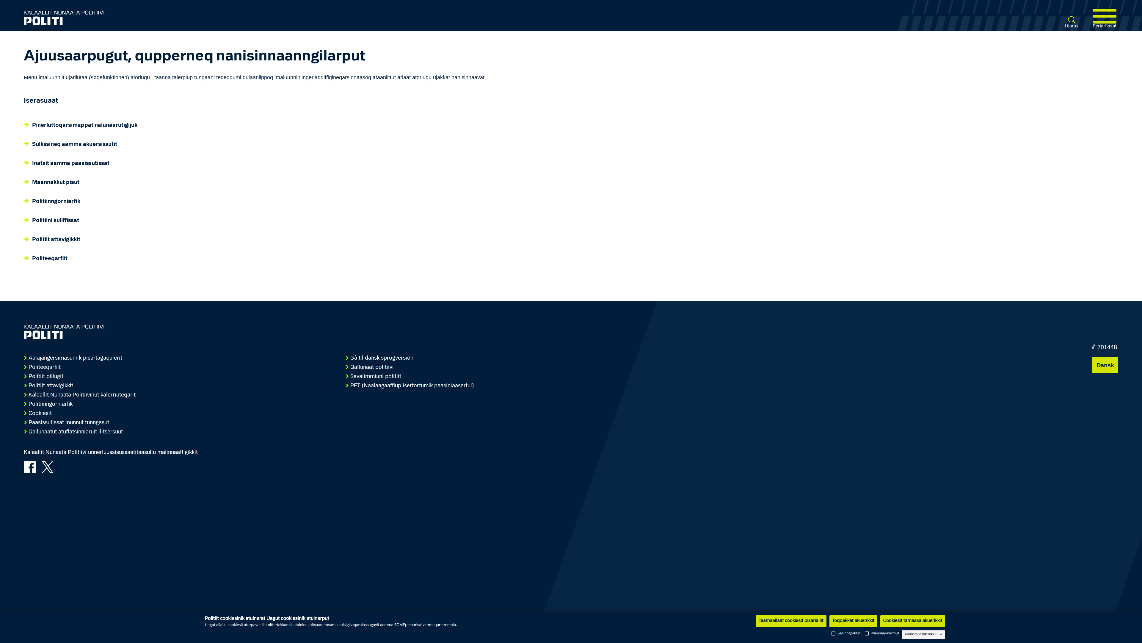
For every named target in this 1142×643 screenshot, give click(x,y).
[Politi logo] (249, 17)
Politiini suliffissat (55, 220)
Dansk (1105, 365)
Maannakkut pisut (55, 182)
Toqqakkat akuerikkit (853, 621)
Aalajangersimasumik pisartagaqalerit (75, 358)
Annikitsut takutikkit (920, 634)
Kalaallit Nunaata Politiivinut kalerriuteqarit (82, 395)
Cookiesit (40, 413)
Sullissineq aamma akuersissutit (74, 144)
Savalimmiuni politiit (375, 376)
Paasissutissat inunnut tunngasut (69, 422)
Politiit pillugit (46, 376)
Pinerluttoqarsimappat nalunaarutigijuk (84, 125)
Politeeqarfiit (50, 258)
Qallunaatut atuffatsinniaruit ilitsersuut (76, 432)
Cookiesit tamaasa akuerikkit (912, 621)
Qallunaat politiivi (372, 367)
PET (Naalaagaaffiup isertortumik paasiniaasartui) (412, 385)
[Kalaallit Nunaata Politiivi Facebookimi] (32, 466)
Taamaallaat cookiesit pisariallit (791, 621)
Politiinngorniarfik (56, 201)
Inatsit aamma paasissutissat (70, 163)
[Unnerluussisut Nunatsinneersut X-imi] (50, 466)
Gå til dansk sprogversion (381, 358)
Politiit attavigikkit (56, 239)
